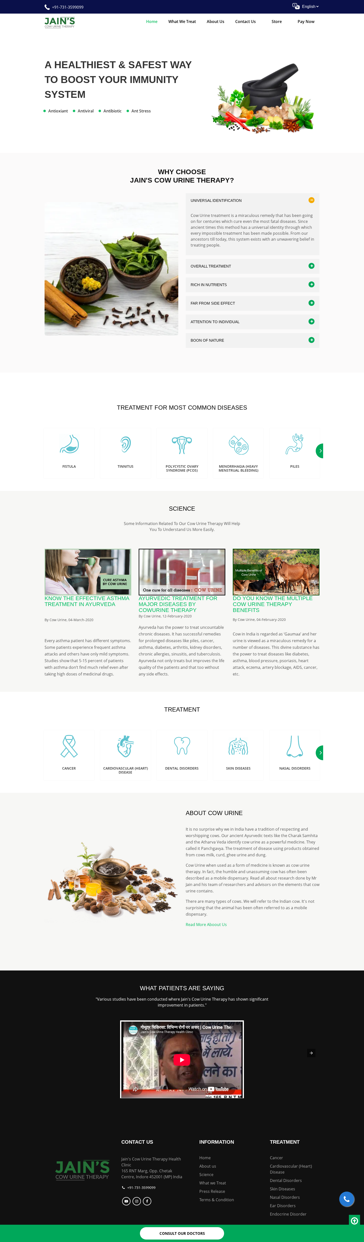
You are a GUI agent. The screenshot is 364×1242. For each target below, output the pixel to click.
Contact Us (245, 21)
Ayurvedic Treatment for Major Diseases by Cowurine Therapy (178, 604)
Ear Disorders (283, 1205)
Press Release (212, 1191)
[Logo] (82, 1169)
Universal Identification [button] (216, 200)
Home (151, 21)
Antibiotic (113, 111)
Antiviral (86, 111)
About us (207, 1166)
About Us (215, 21)
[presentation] (311, 1053)
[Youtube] (127, 1201)
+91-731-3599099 (67, 7)
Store (277, 21)
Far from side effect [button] (213, 303)
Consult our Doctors (182, 1233)
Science (206, 1174)
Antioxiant (58, 111)
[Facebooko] (148, 1201)
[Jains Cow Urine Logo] (60, 22)
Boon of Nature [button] (207, 340)
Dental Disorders (286, 1180)
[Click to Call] (346, 1199)
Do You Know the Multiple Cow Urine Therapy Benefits (273, 604)
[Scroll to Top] (354, 1221)
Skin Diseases (282, 1189)
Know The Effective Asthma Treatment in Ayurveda (87, 601)
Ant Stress (141, 111)
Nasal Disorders (285, 1197)
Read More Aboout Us (206, 924)
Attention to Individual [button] (215, 322)
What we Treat (182, 21)
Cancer (276, 1157)
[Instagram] (137, 1201)
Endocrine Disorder (288, 1214)
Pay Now (306, 21)
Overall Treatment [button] (211, 266)
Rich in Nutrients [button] (209, 285)
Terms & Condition (216, 1199)
